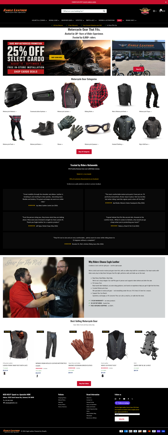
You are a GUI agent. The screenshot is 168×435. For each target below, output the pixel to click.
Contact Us (89, 400)
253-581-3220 (9, 400)
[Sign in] (155, 11)
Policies (61, 394)
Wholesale (89, 415)
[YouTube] (124, 399)
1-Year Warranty (73, 25)
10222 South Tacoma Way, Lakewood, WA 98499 (21, 397)
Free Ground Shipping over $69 (92, 25)
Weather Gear (66, 20)
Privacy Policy (61, 404)
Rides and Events (91, 406)
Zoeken (104, 11)
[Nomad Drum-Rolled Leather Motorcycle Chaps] (51, 345)
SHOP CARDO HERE (89, 2)
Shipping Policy (62, 397)
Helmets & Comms (38, 20)
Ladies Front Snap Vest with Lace (15, 365)
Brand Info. (130, 20)
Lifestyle (79, 20)
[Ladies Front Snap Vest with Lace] (18, 345)
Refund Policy (61, 400)
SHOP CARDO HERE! (56, 57)
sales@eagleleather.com (11, 403)
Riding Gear (53, 20)
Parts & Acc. (90, 20)
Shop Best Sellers (84, 383)
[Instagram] (115, 399)
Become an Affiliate (92, 418)
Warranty (60, 402)
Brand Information (93, 394)
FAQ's (88, 411)
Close (166, 2)
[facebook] (128, 399)
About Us (89, 397)
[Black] (4, 373)
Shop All (138, 69)
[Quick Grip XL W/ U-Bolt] (149, 345)
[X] (132, 399)
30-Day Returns (58, 25)
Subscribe (122, 419)
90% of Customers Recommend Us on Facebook (84, 179)
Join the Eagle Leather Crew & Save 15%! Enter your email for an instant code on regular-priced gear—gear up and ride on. (127, 410)
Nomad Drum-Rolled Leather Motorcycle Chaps (51, 364)
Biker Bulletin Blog (91, 413)
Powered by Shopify (40, 431)
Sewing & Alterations (107, 20)
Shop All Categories (84, 152)
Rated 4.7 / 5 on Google (84, 174)
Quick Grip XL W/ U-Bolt (142, 365)
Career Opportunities (92, 409)
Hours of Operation (92, 404)
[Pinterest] (119, 399)
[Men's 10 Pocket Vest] (116, 345)
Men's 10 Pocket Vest (108, 365)
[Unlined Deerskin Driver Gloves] (84, 345)
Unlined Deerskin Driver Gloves (80, 365)
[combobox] (84, 11)
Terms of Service (62, 406)
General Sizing (90, 402)
